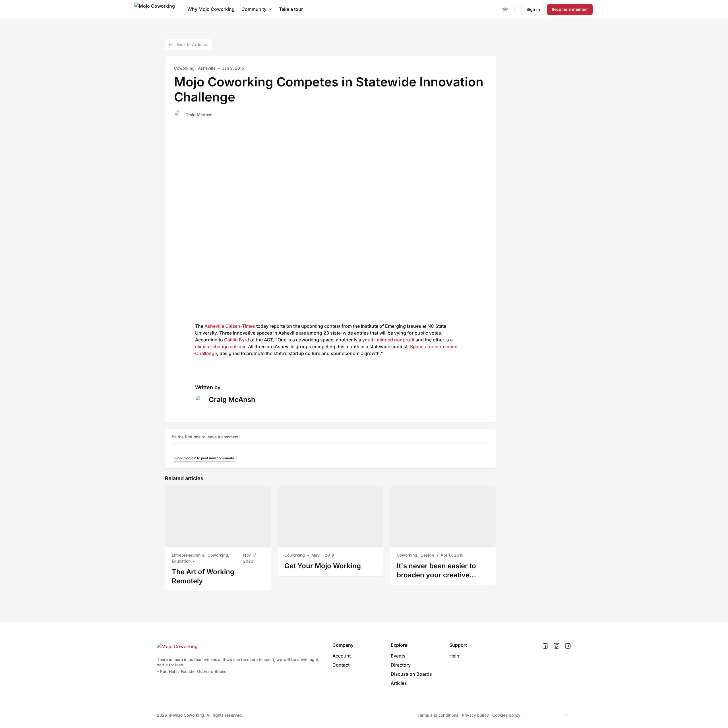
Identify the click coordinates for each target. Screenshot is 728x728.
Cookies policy (506, 715)
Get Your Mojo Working (322, 566)
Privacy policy (475, 715)
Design (427, 555)
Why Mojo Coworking (211, 9)
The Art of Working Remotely (203, 576)
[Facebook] (545, 646)
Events (398, 656)
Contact (340, 665)
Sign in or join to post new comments (204, 458)
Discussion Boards (411, 674)
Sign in (533, 9)
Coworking (184, 68)
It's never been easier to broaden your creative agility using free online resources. (436, 570)
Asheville (207, 68)
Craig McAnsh (198, 114)
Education (181, 561)
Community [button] (253, 9)
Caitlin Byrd (236, 340)
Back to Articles (191, 44)
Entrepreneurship (188, 555)
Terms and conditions (437, 715)
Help (454, 656)
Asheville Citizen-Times (229, 326)
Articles (399, 683)
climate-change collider (220, 346)
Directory (401, 665)
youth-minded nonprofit (388, 340)
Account (341, 656)
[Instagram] (567, 646)
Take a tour (291, 9)
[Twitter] (556, 646)
